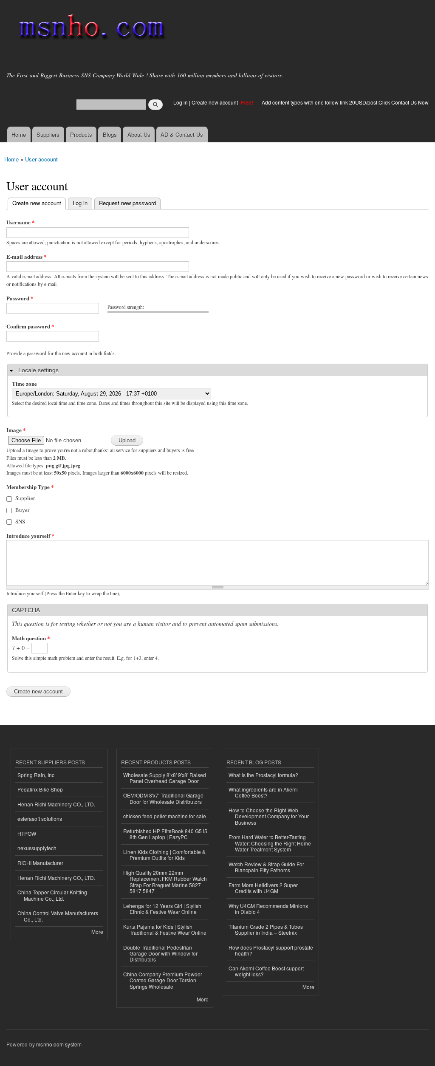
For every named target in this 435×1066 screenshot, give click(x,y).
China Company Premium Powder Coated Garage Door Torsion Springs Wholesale (162, 980)
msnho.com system (59, 1044)
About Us (138, 134)
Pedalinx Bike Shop (40, 789)
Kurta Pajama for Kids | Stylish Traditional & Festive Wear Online (164, 929)
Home (18, 134)
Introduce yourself (30, 536)
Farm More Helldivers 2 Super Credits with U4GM (263, 887)
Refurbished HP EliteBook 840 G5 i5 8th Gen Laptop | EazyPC (165, 833)
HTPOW (26, 833)
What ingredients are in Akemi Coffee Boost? (263, 792)
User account (41, 159)
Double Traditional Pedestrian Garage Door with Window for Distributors (160, 953)
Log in (180, 102)
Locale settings (38, 370)
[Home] (90, 28)
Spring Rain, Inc (35, 774)
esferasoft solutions (39, 818)
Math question (31, 638)
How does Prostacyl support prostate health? (271, 950)
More (97, 931)
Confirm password (30, 326)
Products (81, 134)
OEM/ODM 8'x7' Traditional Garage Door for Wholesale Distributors (163, 798)
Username (20, 222)
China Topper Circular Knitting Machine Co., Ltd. (52, 895)
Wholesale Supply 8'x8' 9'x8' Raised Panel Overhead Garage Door (164, 777)
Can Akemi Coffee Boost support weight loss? (266, 971)
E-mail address (26, 256)
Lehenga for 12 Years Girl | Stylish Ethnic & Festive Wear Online (162, 908)
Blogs (110, 134)
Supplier (25, 498)
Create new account (215, 102)
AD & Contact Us (182, 134)
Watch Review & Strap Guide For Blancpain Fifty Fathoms (266, 867)
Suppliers (48, 134)
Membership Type (30, 487)
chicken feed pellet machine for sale (164, 816)
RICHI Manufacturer (40, 862)
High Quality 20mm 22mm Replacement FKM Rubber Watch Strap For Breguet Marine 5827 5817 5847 (165, 881)
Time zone (24, 383)
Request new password (127, 203)
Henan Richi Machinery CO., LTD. (56, 804)
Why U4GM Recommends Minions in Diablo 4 (268, 908)
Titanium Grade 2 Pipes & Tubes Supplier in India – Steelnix (266, 929)
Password (20, 298)
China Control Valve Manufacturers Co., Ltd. (57, 915)
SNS (20, 521)
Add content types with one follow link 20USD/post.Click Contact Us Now (345, 102)
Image (16, 430)
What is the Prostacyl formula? (263, 774)
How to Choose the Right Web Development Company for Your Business (269, 816)
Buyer (22, 510)
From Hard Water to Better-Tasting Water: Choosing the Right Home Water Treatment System (270, 843)
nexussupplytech (36, 847)
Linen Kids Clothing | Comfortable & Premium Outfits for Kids (164, 854)
